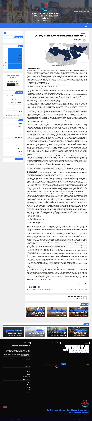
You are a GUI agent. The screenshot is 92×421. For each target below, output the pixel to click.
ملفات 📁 (64, 23)
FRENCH (86, 26)
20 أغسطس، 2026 (62, 335)
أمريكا (18, 330)
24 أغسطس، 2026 (83, 335)
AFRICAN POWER (39, 23)
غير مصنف (70, 350)
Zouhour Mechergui (76, 39)
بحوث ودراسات (77, 330)
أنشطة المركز (58, 23)
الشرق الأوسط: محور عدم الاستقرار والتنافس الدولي (80, 332)
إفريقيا (16, 330)
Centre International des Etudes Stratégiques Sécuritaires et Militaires (46, 15)
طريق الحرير (75, 350)
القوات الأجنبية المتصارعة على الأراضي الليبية (76, 289)
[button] (3, 25)
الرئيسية (83, 23)
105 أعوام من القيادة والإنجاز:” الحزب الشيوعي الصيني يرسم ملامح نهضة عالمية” (79, 313)
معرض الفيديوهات (24, 23)
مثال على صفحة (5, 419)
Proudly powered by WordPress (74, 419)
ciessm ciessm (78, 315)
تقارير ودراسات (77, 23)
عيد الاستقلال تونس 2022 (21, 419)
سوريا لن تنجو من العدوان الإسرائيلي (15, 99)
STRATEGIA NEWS (50, 23)
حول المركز (80, 350)
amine (57, 315)
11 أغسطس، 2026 (40, 335)
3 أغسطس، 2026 (19, 335)
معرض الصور (32, 23)
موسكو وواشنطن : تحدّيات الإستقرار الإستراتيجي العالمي (40, 289)
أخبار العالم (85, 330)
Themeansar (87, 419)
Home (28, 419)
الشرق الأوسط (81, 330)
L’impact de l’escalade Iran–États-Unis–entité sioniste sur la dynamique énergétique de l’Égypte (13, 110)
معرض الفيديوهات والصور (78, 352)
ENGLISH (12, 23)
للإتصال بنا (17, 23)
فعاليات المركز (70, 23)
